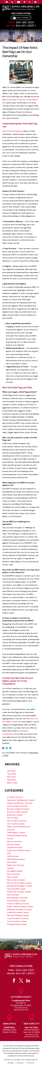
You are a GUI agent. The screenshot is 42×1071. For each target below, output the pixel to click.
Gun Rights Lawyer (15, 871)
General (10, 868)
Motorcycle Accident (16, 880)
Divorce (10, 838)
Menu (35, 2)
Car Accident (12, 818)
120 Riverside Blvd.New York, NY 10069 (31, 1031)
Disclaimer (20, 1063)
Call (12, 2)
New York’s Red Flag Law (12, 131)
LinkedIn (28, 980)
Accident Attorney (15, 797)
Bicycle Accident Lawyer (17, 812)
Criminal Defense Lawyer (17, 835)
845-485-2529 (25, 22)
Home (7, 2)
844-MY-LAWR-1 (26, 25)
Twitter (21, 980)
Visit (24, 2)
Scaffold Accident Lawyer (18, 912)
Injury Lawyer (12, 877)
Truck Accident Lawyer (17, 921)
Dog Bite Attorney (15, 847)
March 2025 (12, 783)
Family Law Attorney (15, 865)
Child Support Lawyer (16, 832)
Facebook (14, 980)
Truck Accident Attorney (17, 918)
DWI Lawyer (12, 862)
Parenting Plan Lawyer (16, 889)
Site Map (11, 1063)
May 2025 (11, 777)
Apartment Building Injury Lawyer (21, 800)
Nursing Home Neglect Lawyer (19, 886)
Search (29, 2)
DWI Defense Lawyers (16, 859)
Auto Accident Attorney (17, 806)
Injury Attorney (13, 874)
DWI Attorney (13, 856)
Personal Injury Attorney (17, 898)
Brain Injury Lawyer (15, 815)
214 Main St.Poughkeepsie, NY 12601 (21, 1004)
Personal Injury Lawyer (16, 900)
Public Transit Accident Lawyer (20, 906)
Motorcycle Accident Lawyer (19, 883)
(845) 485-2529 (25, 970)
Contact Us (30, 1063)
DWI (8, 853)
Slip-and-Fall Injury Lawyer (18, 915)
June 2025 (11, 774)
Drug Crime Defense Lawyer (18, 850)
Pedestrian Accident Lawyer (19, 891)
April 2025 (11, 780)
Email (18, 2)
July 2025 (11, 771)
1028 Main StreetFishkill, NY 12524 (9, 1031)
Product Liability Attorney (18, 903)
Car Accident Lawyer (16, 824)
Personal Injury (13, 895)
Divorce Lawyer (13, 844)
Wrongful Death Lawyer (17, 924)
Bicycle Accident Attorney (18, 809)
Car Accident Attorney (17, 821)
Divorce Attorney (14, 841)
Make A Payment (23, 18)
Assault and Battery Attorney (19, 803)
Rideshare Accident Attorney (19, 909)
